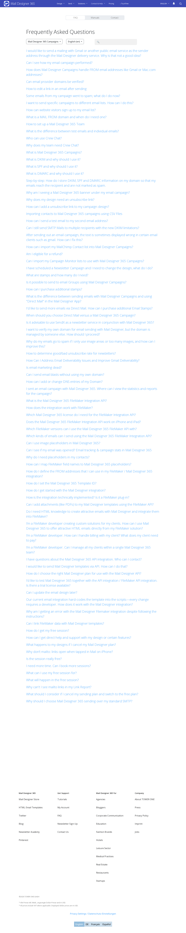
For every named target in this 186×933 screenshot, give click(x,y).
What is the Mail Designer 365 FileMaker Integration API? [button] (66, 400)
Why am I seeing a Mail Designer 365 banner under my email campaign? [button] (78, 192)
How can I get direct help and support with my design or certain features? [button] (78, 637)
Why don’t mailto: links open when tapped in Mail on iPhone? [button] (69, 651)
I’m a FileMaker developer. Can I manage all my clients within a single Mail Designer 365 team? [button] (88, 549)
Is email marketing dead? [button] (44, 367)
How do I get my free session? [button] (47, 630)
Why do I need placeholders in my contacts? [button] (57, 457)
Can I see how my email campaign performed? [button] (59, 62)
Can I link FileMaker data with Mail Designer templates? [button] (65, 623)
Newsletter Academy (29, 831)
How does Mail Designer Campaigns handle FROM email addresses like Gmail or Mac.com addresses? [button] (91, 72)
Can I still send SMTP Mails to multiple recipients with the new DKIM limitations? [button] (82, 228)
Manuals (95, 17)
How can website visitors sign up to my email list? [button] (61, 110)
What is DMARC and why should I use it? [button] (55, 173)
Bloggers (101, 807)
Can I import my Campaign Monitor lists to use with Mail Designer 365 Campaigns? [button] (85, 261)
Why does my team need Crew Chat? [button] (52, 145)
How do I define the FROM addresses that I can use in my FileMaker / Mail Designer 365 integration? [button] (89, 473)
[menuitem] (165, 3)
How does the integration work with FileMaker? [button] (59, 407)
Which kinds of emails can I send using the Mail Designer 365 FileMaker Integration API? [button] (89, 436)
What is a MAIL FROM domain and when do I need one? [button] (66, 117)
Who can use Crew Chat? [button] (44, 138)
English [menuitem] (79, 924)
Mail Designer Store (29, 799)
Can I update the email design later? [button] (51, 592)
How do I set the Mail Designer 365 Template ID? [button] (61, 483)
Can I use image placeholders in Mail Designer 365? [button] (63, 443)
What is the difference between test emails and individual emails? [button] (72, 131)
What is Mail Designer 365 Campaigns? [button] (54, 152)
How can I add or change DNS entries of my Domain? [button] (64, 381)
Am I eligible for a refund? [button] (44, 254)
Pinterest (23, 840)
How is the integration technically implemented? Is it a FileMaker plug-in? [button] (77, 497)
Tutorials (62, 799)
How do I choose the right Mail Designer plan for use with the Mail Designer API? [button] (83, 573)
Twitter (22, 815)
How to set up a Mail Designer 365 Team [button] (55, 124)
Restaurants (102, 872)
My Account (63, 807)
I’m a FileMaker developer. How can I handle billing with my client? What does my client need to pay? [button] (92, 537)
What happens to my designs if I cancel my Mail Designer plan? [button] (71, 644)
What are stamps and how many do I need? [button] (57, 275)
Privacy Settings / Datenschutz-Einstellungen (93, 913)
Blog (21, 823)
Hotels (99, 840)
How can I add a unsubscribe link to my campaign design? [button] (67, 206)
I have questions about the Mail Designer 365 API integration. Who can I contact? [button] (84, 559)
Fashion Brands (104, 831)
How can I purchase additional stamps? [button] (54, 289)
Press (138, 807)
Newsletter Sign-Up (67, 823)
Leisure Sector (103, 848)
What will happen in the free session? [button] (52, 680)
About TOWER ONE (145, 799)
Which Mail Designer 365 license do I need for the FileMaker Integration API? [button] (81, 414)
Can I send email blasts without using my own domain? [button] (65, 374)
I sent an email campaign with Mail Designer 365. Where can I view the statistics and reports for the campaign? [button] (91, 391)
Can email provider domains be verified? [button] (55, 81)
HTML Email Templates (31, 807)
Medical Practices (105, 856)
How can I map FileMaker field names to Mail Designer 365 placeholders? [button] (78, 464)
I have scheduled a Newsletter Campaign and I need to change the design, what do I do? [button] (89, 268)
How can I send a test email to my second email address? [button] (67, 220)
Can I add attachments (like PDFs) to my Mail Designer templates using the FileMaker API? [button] (90, 504)
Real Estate (101, 864)
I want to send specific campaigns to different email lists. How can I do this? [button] (79, 103)
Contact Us (63, 831)
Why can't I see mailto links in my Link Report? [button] (58, 687)
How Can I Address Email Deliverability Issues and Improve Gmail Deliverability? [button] (82, 360)
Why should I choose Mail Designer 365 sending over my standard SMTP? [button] (79, 701)
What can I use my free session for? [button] (51, 673)
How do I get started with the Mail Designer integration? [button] (66, 490)
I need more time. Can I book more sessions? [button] (58, 665)
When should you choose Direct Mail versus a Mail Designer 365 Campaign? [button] (80, 315)
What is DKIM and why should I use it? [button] (53, 159)
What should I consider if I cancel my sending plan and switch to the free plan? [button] (82, 694)
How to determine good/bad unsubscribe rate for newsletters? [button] (71, 353)
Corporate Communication (109, 815)
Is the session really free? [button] (44, 658)
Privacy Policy (141, 815)
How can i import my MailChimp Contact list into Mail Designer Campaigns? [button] (79, 247)
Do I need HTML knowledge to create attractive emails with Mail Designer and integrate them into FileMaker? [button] (92, 514)
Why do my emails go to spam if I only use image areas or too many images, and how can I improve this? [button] (90, 343)
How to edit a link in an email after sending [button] (56, 88)
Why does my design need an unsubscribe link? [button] (60, 199)
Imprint (138, 823)
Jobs (137, 831)
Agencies (100, 799)
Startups (100, 880)
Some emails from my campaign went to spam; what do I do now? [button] (73, 95)
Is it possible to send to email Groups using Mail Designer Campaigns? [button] (76, 282)
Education (101, 823)
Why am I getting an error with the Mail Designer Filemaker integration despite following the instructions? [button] (91, 614)
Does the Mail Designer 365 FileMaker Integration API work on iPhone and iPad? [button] (83, 421)
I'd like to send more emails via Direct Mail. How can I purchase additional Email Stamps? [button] (89, 308)
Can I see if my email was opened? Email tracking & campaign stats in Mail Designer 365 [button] (89, 450)
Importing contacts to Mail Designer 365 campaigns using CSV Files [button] (74, 213)
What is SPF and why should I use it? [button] (52, 166)
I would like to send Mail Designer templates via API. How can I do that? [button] (76, 566)
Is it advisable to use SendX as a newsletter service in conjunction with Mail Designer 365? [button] (90, 322)
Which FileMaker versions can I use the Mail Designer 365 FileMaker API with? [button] (81, 429)
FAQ (75, 17)
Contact (114, 17)
